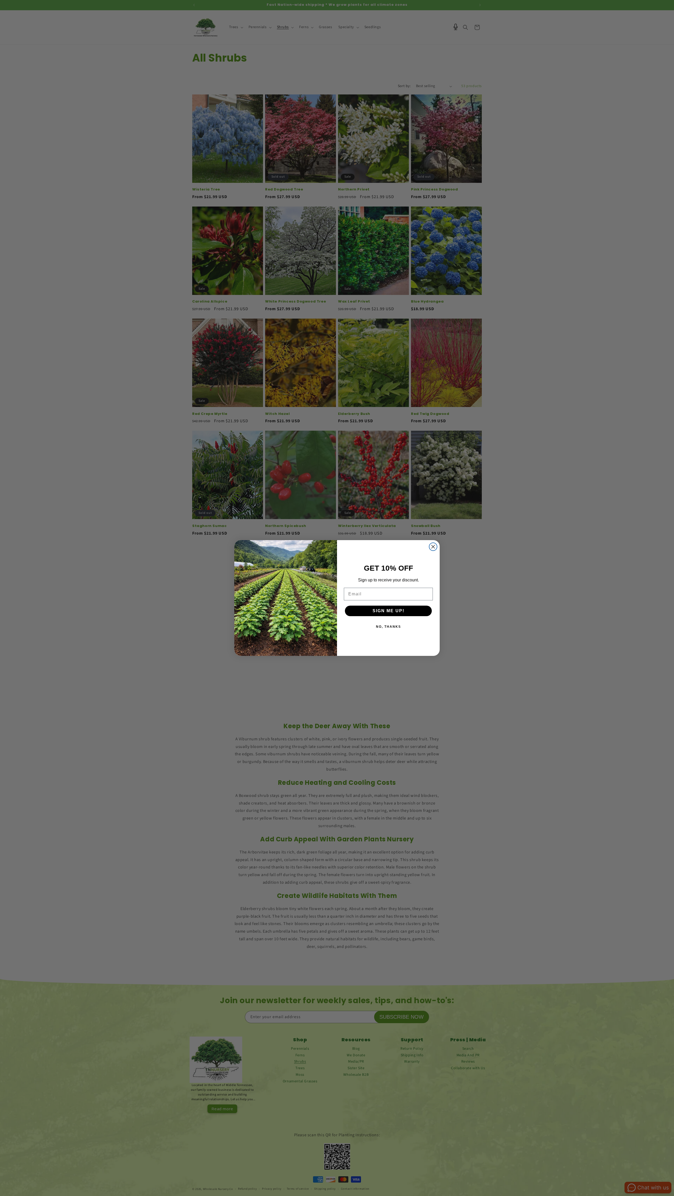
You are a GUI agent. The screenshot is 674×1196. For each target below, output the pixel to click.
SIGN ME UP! (388, 611)
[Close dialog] (433, 547)
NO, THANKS (388, 627)
